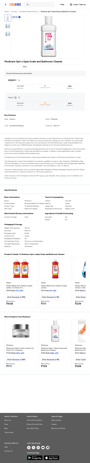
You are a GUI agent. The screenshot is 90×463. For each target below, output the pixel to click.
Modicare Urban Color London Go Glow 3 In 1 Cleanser (20, 349)
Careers (54, 424)
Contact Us (8, 451)
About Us (7, 420)
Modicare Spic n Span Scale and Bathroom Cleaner (54, 349)
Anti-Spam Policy (33, 428)
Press (6, 424)
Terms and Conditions (34, 420)
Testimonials (8, 432)
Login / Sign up (79, 4)
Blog (6, 428)
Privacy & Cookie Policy (35, 424)
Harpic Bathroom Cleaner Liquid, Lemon (54, 287)
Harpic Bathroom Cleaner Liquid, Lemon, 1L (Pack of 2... (19, 287)
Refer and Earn (56, 420)
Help (62, 4)
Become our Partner (58, 428)
